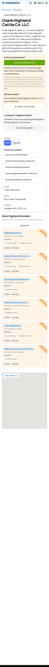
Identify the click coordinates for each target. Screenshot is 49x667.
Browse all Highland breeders (18, 167)
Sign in (40, 3)
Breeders (17, 9)
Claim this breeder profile (24, 62)
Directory (6, 9)
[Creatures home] (10, 3)
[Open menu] (46, 3)
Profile (7, 248)
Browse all (24, 225)
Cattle (7, 143)
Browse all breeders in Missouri (18, 179)
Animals (15, 248)
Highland (16, 143)
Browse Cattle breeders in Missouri (20, 161)
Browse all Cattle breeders (17, 155)
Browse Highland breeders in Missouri (21, 173)
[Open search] (31, 3)
